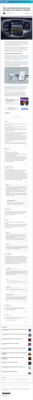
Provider (16, 389)
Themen (6, 385)
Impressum (4, 386)
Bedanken (19, 385)
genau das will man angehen (18, 89)
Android (27, 389)
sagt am (9, 122)
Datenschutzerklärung (25, 385)
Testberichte (6, 388)
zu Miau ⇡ (15, 233)
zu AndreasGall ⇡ (17, 280)
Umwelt (24, 389)
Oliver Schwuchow (9, 12)
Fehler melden (27, 112)
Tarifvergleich (14, 388)
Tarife (17, 388)
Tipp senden (12, 385)
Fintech (10, 389)
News (3, 388)
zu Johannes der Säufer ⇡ (17, 185)
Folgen (16, 385)
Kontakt (9, 385)
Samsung (6, 390)
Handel (13, 389)
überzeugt (23, 41)
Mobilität (22, 388)
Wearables (6, 389)
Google (9, 390)
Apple (3, 390)
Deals (20, 388)
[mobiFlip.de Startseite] (4, 2)
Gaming (3, 389)
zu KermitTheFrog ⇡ (16, 269)
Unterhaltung (20, 389)
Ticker (10, 388)
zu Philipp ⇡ (16, 201)
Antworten (25, 145)
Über (3, 385)
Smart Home (27, 388)
